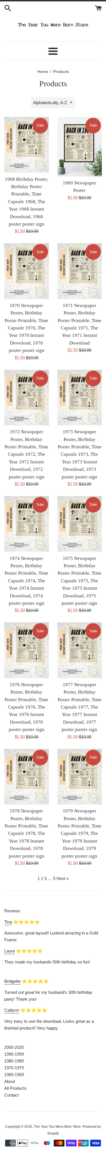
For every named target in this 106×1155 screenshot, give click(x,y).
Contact (11, 1095)
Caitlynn (11, 1010)
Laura (9, 950)
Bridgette (12, 981)
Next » (63, 878)
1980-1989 (14, 1061)
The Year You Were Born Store (57, 1127)
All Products (15, 1088)
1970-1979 (14, 1067)
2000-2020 (14, 1047)
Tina (8, 921)
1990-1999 (14, 1054)
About (9, 1081)
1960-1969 (14, 1074)
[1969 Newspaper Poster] (79, 147)
